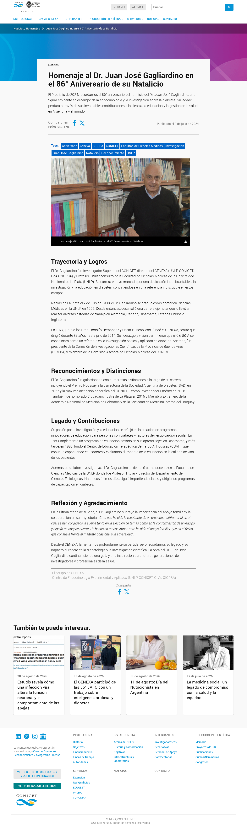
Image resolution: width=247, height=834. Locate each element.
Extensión (79, 777)
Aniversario (69, 146)
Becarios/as (162, 747)
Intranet (119, 7)
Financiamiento (82, 752)
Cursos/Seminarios (207, 757)
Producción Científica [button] (105, 19)
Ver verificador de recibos (37, 786)
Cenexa (85, 146)
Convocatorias (163, 757)
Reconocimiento (112, 153)
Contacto (170, 19)
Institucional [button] (23, 19)
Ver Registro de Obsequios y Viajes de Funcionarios (37, 774)
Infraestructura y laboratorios (124, 759)
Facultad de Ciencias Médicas (142, 146)
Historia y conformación (128, 747)
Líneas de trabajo (83, 757)
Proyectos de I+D (205, 747)
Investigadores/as (166, 742)
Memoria (200, 742)
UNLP (131, 153)
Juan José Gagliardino (67, 153)
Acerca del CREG (124, 742)
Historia (78, 742)
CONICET (112, 146)
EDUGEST (79, 787)
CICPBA (98, 146)
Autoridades (80, 762)
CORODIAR (79, 797)
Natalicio (92, 153)
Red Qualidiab (81, 782)
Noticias (153, 19)
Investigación (174, 146)
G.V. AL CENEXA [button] (49, 19)
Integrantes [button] (74, 19)
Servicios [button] (134, 19)
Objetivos (79, 747)
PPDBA (77, 792)
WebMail (138, 7)
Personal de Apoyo (166, 752)
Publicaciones (204, 752)
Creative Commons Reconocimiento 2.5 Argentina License (37, 753)
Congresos (201, 762)
